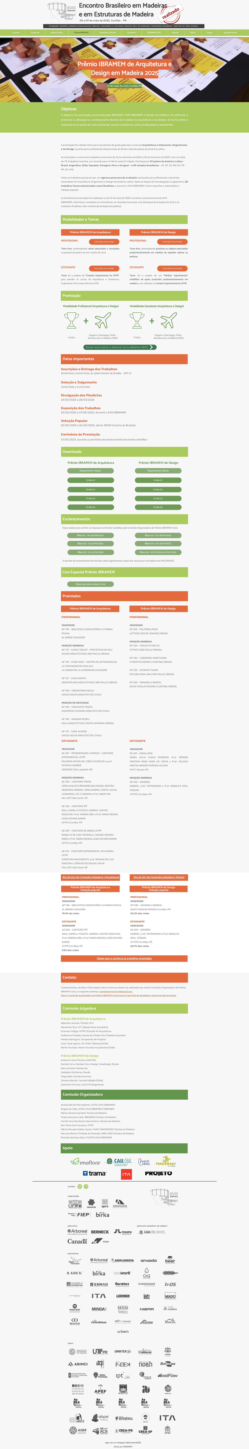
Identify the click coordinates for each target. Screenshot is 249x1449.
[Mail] (86, 1186)
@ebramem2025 (133, 1442)
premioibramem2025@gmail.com (115, 992)
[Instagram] (79, 1186)
